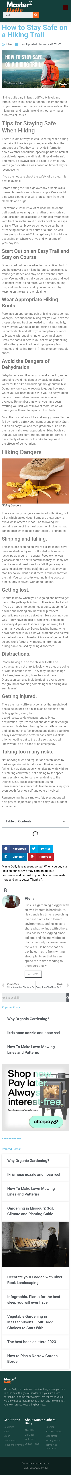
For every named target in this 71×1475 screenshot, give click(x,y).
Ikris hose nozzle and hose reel (33, 1033)
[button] (65, 7)
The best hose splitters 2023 (31, 1342)
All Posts (33, 974)
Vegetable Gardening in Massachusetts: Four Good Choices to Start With (30, 1322)
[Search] (36, 15)
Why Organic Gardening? (28, 1019)
